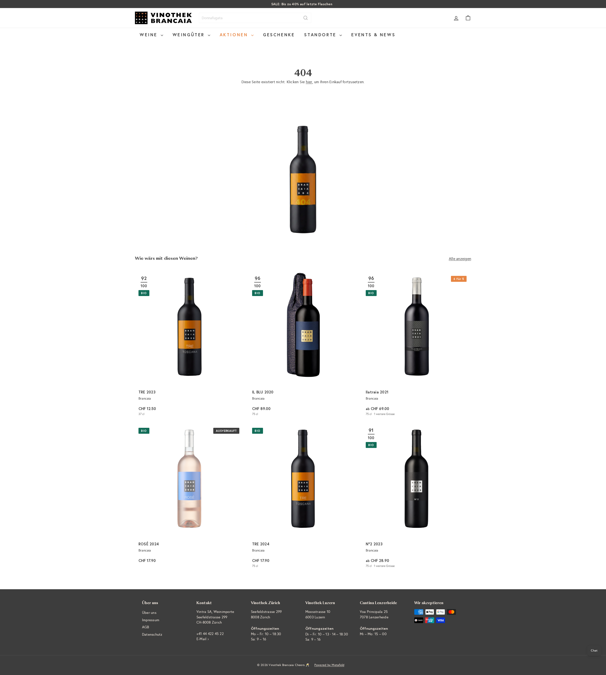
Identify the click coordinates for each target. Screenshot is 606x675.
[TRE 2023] (189, 346)
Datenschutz (152, 634)
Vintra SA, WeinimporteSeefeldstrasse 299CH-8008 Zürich (215, 617)
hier (309, 82)
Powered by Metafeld (329, 665)
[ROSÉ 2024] (189, 498)
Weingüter (190, 34)
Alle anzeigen (460, 258)
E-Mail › (202, 639)
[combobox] (255, 18)
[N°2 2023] (416, 498)
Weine (150, 34)
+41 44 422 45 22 (210, 634)
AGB (145, 627)
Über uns (149, 613)
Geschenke (279, 34)
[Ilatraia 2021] (416, 346)
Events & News (373, 34)
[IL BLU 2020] (303, 346)
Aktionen (235, 34)
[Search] (305, 18)
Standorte (321, 34)
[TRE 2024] (303, 498)
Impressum (150, 620)
